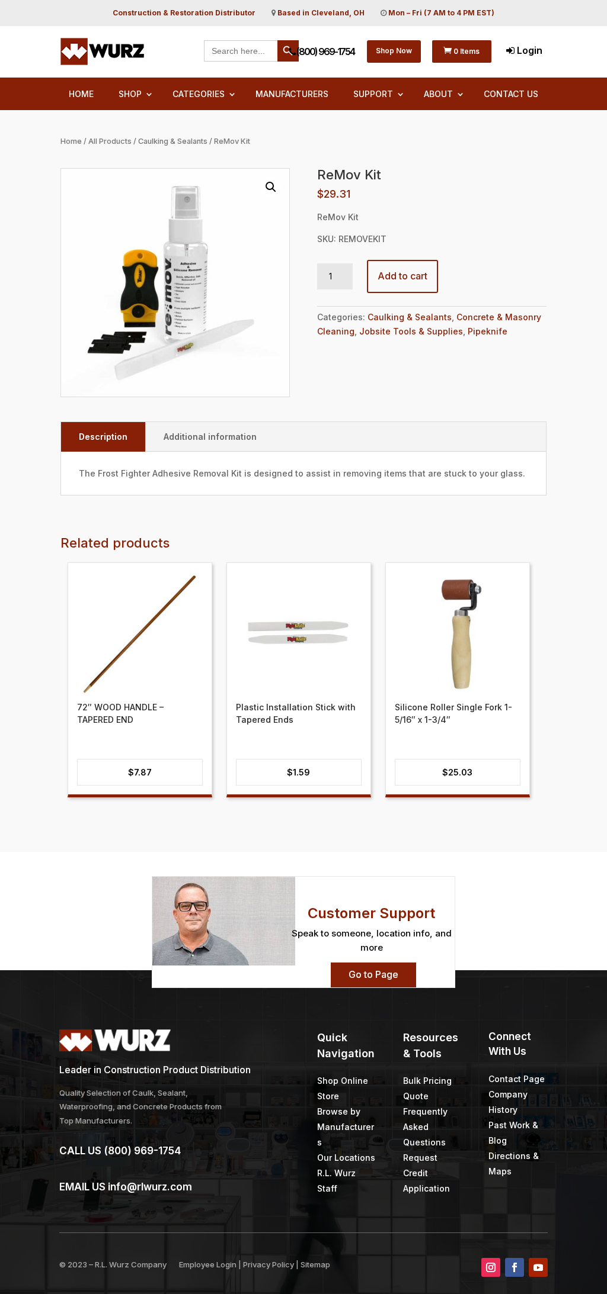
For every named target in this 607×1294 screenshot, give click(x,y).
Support (373, 94)
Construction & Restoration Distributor (184, 12)
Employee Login (208, 1264)
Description (103, 437)
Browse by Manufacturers (345, 1126)
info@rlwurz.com (150, 1187)
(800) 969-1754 (324, 51)
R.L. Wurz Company (131, 1264)
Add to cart (402, 276)
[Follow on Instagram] (490, 1267)
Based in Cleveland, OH (321, 12)
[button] (271, 187)
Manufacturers (291, 94)
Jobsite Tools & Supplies (411, 331)
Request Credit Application (426, 1173)
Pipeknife (487, 331)
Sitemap (315, 1264)
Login (528, 50)
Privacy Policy (268, 1264)
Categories (198, 94)
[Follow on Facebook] (514, 1267)
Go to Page (373, 974)
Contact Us (511, 94)
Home (81, 94)
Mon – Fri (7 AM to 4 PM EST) (441, 12)
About (438, 94)
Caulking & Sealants (172, 141)
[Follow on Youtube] (538, 1267)
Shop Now (394, 50)
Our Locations (346, 1158)
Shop (130, 94)
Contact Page (516, 1079)
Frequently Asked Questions (425, 1126)
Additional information (210, 437)
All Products (110, 141)
